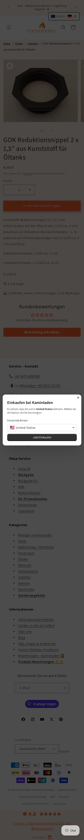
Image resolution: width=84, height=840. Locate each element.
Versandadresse (17, 420)
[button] (42, 427)
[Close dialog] (78, 397)
